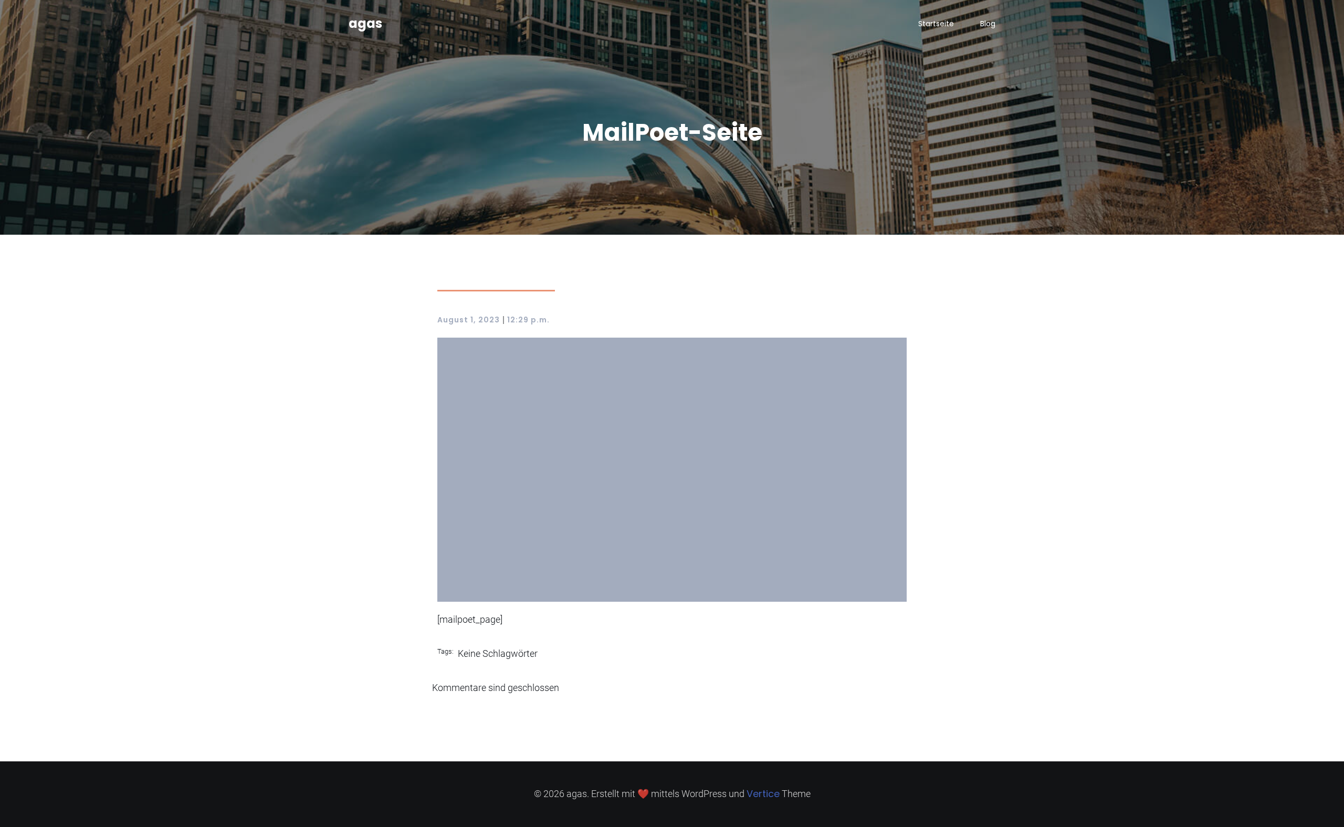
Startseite (936, 23)
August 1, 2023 (468, 320)
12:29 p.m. (528, 320)
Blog (987, 23)
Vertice (763, 793)
